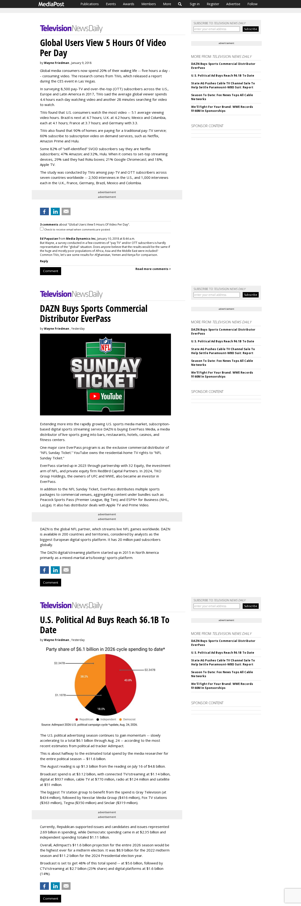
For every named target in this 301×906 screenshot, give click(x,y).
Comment (50, 271)
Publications (89, 4)
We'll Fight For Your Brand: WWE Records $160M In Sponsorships (222, 109)
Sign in (195, 4)
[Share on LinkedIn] (55, 211)
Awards (128, 4)
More (167, 4)
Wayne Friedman (56, 63)
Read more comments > (153, 269)
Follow (252, 4)
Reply (44, 261)
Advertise (233, 4)
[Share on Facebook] (44, 211)
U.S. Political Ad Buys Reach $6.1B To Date (222, 76)
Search (180, 4)
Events (111, 4)
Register (213, 4)
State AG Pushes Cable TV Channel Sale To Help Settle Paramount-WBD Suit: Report (223, 85)
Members (148, 4)
